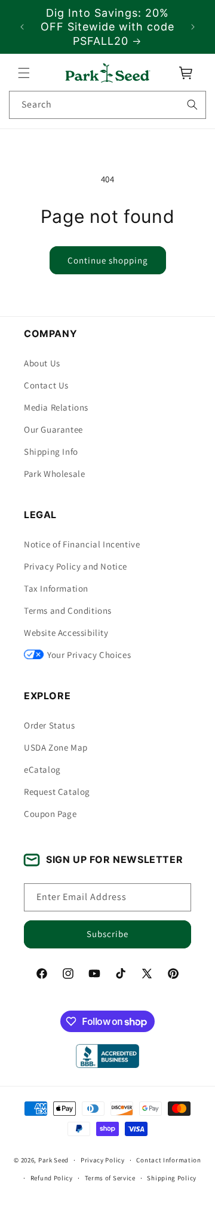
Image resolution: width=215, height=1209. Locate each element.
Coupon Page (50, 813)
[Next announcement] (193, 27)
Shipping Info (51, 451)
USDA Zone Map (56, 747)
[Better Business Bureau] (107, 1056)
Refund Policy (51, 1178)
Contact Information (168, 1160)
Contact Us (46, 385)
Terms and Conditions (68, 610)
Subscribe (107, 933)
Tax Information (56, 588)
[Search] (192, 104)
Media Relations (56, 407)
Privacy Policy (103, 1160)
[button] (24, 73)
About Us (42, 363)
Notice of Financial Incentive (82, 544)
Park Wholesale (54, 473)
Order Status (49, 725)
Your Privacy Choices (89, 654)
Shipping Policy (171, 1178)
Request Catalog (57, 791)
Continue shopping (107, 260)
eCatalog (42, 769)
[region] (107, 27)
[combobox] (107, 104)
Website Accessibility (66, 632)
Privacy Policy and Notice (75, 566)
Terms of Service (110, 1178)
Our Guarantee (53, 429)
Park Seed (53, 1160)
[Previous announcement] (22, 27)
